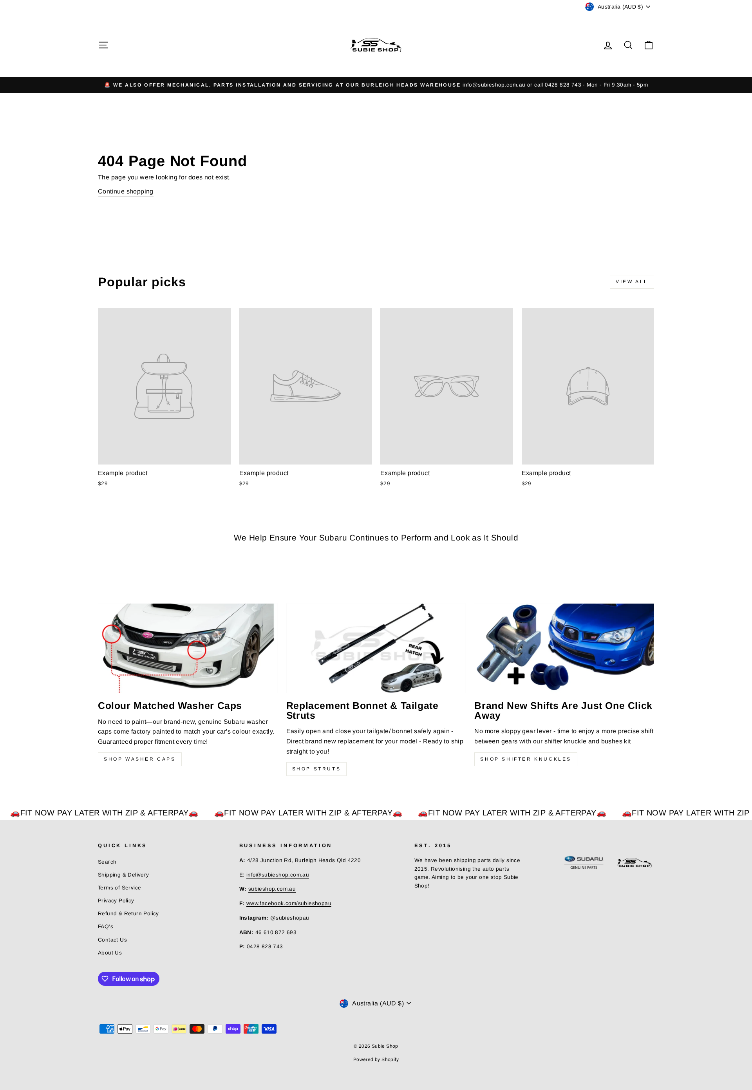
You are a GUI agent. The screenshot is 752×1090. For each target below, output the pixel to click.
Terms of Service (119, 888)
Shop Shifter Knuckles (525, 759)
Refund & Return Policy (128, 913)
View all (632, 281)
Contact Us (112, 940)
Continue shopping (126, 191)
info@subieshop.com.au (277, 875)
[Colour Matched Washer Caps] (188, 648)
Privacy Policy (116, 901)
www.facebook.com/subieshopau (288, 903)
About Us (110, 953)
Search (107, 862)
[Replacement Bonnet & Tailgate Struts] (376, 648)
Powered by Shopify (376, 1059)
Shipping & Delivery (123, 875)
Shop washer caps (140, 759)
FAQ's (105, 926)
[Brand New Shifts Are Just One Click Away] (564, 648)
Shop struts (316, 769)
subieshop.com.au (272, 889)
